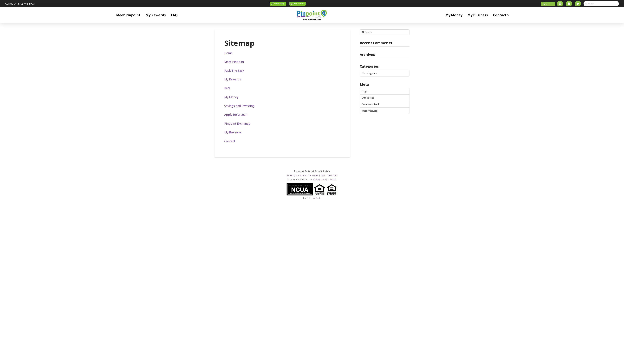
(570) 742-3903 (26, 3)
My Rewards (232, 79)
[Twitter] (578, 3)
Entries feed (368, 97)
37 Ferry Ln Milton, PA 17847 (302, 175)
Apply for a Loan (235, 115)
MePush (317, 198)
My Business (232, 132)
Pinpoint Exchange (237, 123)
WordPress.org (369, 110)
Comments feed (370, 104)
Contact (229, 141)
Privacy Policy (320, 179)
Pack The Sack (234, 70)
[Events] (560, 3)
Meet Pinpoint (234, 62)
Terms (333, 179)
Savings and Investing (239, 106)
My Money (231, 97)
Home (228, 53)
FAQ (227, 88)
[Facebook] (569, 3)
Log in (365, 91)
